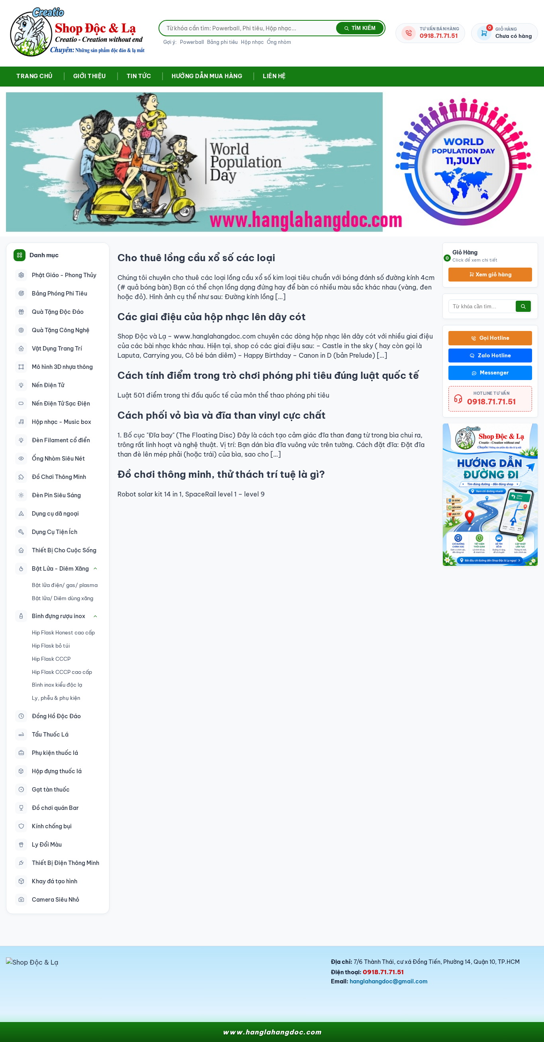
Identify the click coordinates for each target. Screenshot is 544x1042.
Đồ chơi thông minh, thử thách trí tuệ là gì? (221, 474)
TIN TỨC (139, 76)
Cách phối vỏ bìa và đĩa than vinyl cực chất (221, 415)
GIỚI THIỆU (89, 76)
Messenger (494, 372)
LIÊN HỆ (274, 76)
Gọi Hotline (494, 338)
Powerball (192, 42)
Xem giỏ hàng (493, 274)
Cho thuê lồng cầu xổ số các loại (196, 258)
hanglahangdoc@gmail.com (389, 981)
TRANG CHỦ (34, 76)
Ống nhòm (279, 42)
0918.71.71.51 (491, 401)
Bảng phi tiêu (222, 42)
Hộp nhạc (252, 42)
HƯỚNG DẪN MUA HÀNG (207, 76)
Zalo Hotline (494, 355)
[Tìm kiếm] (523, 306)
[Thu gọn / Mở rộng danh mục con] (95, 568)
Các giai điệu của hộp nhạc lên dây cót (211, 317)
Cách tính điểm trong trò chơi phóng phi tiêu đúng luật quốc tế (268, 375)
